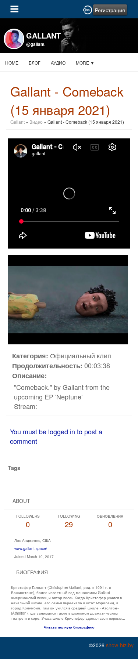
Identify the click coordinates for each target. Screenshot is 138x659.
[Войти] (87, 9)
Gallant (17, 122)
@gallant (35, 44)
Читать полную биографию (69, 627)
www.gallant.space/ (30, 548)
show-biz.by (120, 645)
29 (69, 521)
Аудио (58, 62)
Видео (36, 122)
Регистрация (110, 10)
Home (11, 62)
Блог (34, 62)
